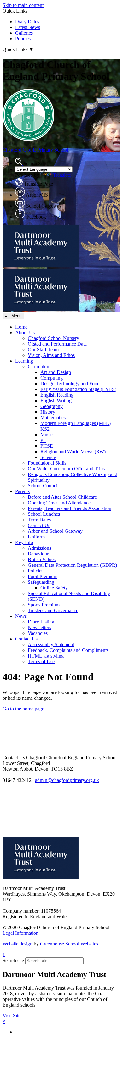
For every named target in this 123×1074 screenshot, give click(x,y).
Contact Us (39, 525)
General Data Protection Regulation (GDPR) (72, 565)
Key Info (24, 542)
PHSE (46, 446)
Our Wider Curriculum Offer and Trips (66, 468)
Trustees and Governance (53, 610)
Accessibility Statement (51, 644)
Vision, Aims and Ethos (51, 355)
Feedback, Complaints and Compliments (68, 650)
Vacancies (38, 633)
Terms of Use (41, 661)
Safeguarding (41, 582)
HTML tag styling (46, 655)
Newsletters (39, 627)
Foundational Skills (47, 463)
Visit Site (11, 1015)
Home (21, 327)
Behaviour (38, 553)
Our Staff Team (43, 349)
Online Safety (54, 587)
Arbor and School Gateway (55, 531)
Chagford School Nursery (53, 338)
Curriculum (39, 366)
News (21, 616)
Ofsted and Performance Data (57, 344)
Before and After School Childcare (62, 497)
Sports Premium (44, 604)
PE (43, 440)
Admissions (39, 548)
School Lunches (44, 514)
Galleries (24, 33)
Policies (23, 38)
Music (46, 434)
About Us (25, 332)
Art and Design (55, 372)
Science (48, 457)
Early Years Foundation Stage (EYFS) (78, 389)
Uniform (36, 536)
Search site (13, 960)
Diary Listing (41, 621)
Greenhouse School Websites (69, 943)
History (47, 412)
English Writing (56, 400)
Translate (62, 175)
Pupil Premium (42, 576)
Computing (51, 378)
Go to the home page (23, 708)
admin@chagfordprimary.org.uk (67, 780)
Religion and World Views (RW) (73, 451)
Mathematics (53, 417)
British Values (42, 559)
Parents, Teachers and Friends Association (69, 508)
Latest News (27, 27)
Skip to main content (23, 5)
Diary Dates (27, 21)
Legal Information (20, 933)
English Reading (56, 395)
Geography (51, 406)
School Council (43, 485)
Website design (17, 943)
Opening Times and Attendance (59, 502)
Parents (22, 491)
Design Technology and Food (70, 383)
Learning (24, 361)
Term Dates (39, 519)
